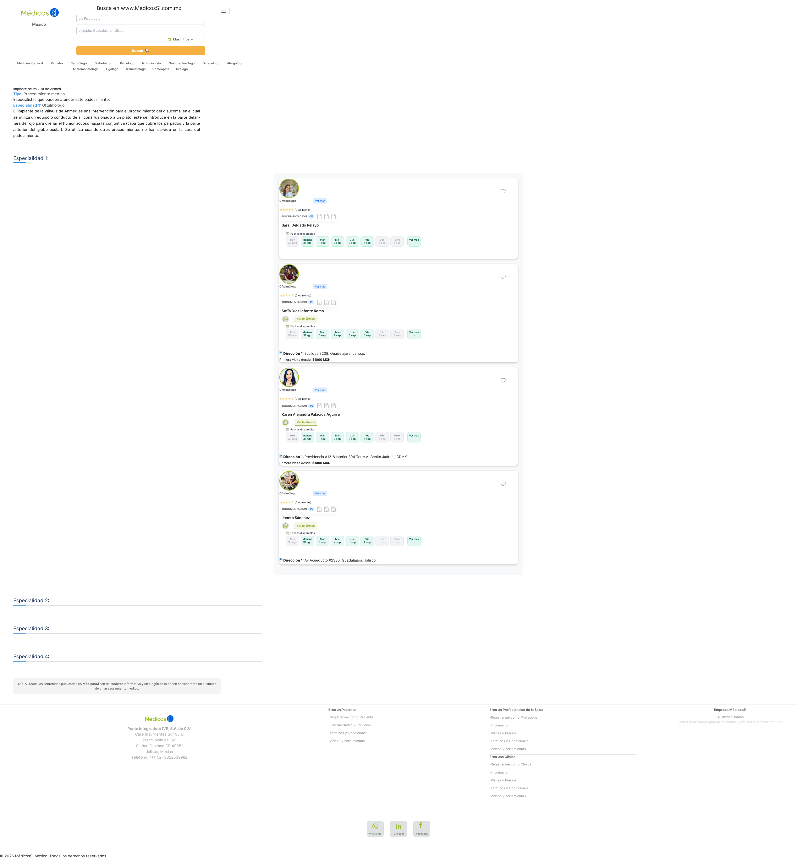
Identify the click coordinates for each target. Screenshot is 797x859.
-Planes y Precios (503, 733)
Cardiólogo (79, 63)
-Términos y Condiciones (347, 733)
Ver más (320, 200)
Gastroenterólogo (182, 63)
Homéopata (160, 68)
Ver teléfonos (306, 318)
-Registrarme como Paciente (350, 717)
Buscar (137, 51)
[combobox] (140, 18)
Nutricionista (151, 63)
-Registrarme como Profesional (513, 717)
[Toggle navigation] (224, 11)
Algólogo (112, 68)
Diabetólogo (103, 63)
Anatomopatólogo (86, 68)
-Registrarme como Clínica (510, 764)
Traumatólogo (135, 68)
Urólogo (182, 68)
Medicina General (30, 63)
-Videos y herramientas (346, 741)
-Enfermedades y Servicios (349, 725)
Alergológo (235, 63)
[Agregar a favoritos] (503, 191)
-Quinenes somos (730, 717)
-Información (499, 725)
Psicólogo (127, 63)
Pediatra (57, 63)
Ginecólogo (211, 63)
